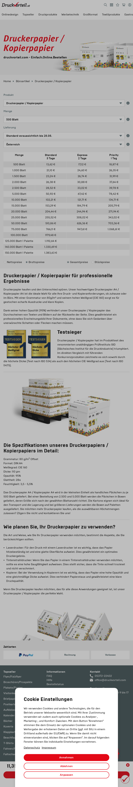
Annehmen (66, 757)
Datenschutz (32, 747)
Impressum (49, 747)
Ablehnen (66, 766)
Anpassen (66, 775)
